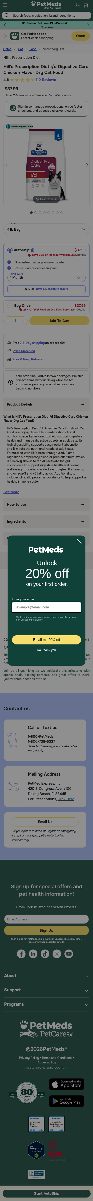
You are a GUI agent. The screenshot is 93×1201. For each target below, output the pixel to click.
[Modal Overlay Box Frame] (46, 601)
